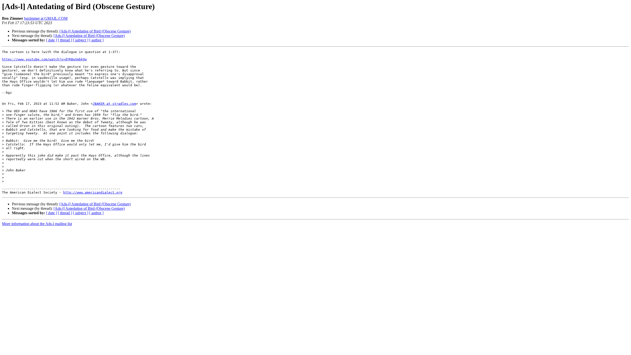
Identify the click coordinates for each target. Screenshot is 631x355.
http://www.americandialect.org (92, 192)
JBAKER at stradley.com (114, 104)
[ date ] (51, 40)
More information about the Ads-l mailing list (37, 224)
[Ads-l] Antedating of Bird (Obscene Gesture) (95, 31)
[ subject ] (80, 40)
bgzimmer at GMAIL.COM (46, 18)
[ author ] (96, 40)
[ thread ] (65, 40)
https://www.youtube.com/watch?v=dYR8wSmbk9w (44, 59)
